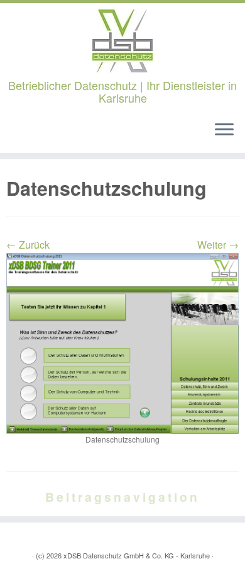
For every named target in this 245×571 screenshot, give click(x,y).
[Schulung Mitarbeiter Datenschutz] (122, 342)
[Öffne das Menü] (224, 130)
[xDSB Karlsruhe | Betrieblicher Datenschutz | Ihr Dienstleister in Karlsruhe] (122, 40)
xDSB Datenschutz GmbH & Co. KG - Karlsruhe (136, 555)
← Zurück (28, 244)
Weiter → (218, 244)
